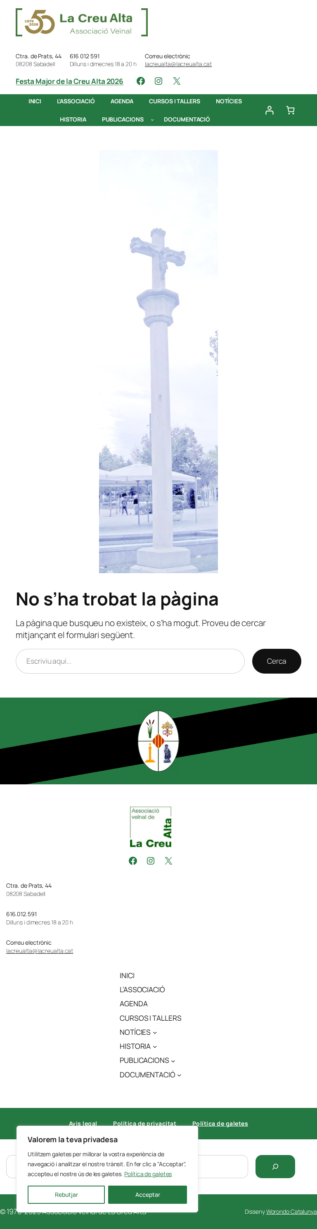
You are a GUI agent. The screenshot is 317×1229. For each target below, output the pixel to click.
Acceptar (147, 1194)
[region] (107, 1169)
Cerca (276, 661)
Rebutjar (66, 1194)
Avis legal (83, 1123)
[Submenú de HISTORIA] (155, 1046)
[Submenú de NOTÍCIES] (155, 1032)
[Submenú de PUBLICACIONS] (152, 119)
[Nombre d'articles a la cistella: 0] (290, 110)
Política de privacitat (144, 1123)
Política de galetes (148, 1174)
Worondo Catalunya (291, 1211)
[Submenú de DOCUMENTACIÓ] (179, 1074)
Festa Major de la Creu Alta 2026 (69, 81)
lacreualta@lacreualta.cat (178, 64)
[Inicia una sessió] (269, 110)
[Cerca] (275, 1166)
